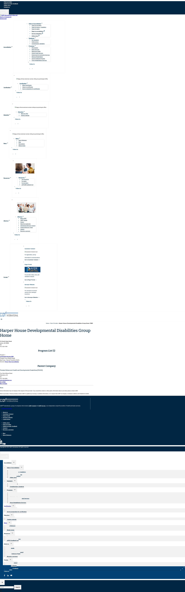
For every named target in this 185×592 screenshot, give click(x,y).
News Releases (23, 140)
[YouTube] (4, 444)
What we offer (24, 113)
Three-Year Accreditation (12, 361)
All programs (35, 48)
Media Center (22, 145)
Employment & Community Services (41, 55)
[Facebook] (2, 444)
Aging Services (35, 49)
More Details (3, 383)
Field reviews (35, 42)
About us (5, 412)
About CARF (23, 218)
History (22, 222)
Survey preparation (37, 33)
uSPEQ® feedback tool (27, 184)
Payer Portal (6, 415)
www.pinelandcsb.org (6, 380)
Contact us (7, 7)
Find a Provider (54, 323)
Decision (2, 361)
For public (24, 181)
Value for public (36, 29)
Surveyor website (8, 417)
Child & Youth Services (37, 53)
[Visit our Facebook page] (19, 97)
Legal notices (6, 419)
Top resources (25, 179)
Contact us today (6, 408)
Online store (7, 5)
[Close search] (2, 582)
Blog (20, 142)
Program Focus (4, 358)
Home (47, 323)
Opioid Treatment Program (38, 58)
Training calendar (25, 115)
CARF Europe (41, 406)
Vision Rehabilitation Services (39, 60)
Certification (7, 506)
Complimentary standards (38, 43)
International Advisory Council (27, 225)
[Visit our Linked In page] (29, 68)
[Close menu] (0, 453)
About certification (27, 85)
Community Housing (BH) (7, 356)
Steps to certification (27, 87)
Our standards (35, 40)
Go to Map (3, 382)
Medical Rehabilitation (37, 57)
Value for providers (36, 25)
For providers (25, 183)
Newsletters (22, 144)
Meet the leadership (25, 224)
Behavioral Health (36, 51)
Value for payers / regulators (39, 27)
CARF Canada (23, 220)
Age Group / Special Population (8, 360)
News (5, 523)
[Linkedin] (1, 444)
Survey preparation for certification (31, 89)
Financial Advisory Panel (26, 227)
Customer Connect (8, 414)
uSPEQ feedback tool (13, 540)
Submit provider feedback (11, 3)
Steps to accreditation (37, 31)
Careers (22, 229)
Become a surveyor (25, 231)
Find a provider (8, 2)
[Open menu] (1, 319)
